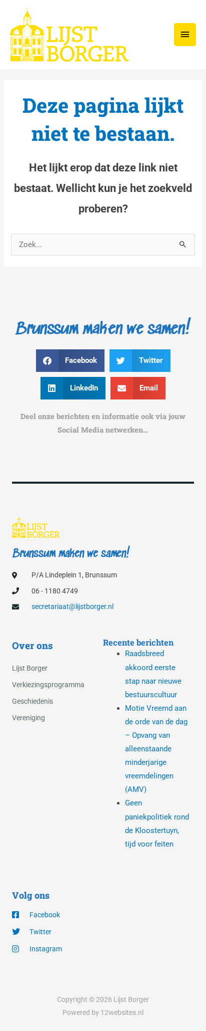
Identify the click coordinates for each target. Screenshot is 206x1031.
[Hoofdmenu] (185, 34)
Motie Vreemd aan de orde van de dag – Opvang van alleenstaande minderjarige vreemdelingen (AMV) (156, 749)
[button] (70, 360)
